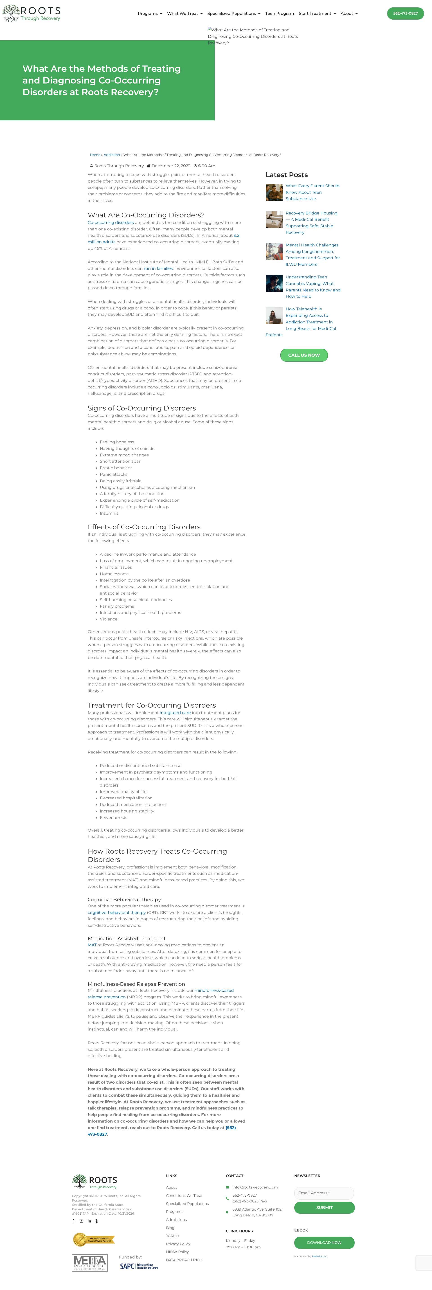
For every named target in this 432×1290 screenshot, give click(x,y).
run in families (158, 268)
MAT (92, 945)
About (347, 13)
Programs (148, 13)
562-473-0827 (245, 1195)
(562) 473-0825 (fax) (250, 1201)
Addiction (112, 155)
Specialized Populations (231, 13)
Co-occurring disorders (111, 222)
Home (95, 155)
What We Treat (182, 13)
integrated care (175, 712)
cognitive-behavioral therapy (117, 912)
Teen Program (279, 13)
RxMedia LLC (319, 1256)
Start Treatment (315, 13)
